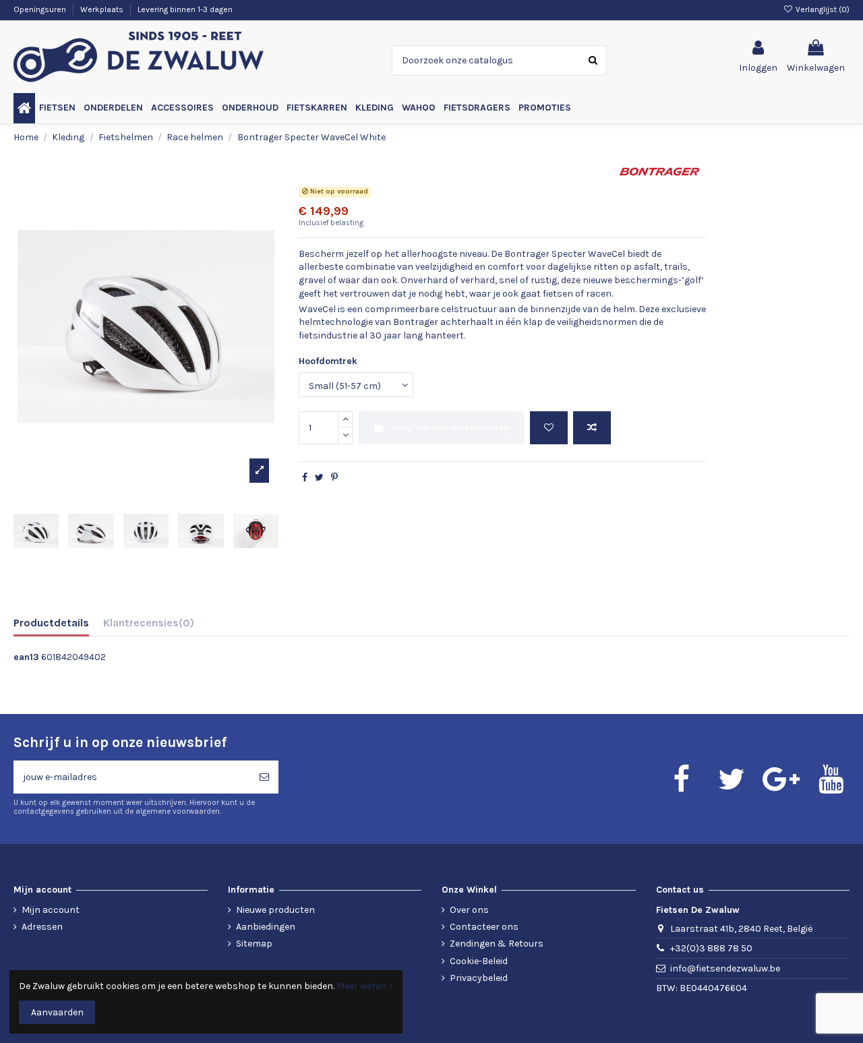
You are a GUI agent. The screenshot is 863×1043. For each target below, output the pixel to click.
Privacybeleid (479, 978)
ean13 (26, 657)
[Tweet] (319, 477)
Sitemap (254, 943)
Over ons (469, 910)
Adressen (42, 926)
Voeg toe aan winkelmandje (451, 428)
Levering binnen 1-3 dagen (185, 9)
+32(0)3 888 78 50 (711, 948)
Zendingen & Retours (496, 943)
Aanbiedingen (265, 926)
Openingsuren (40, 9)
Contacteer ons (484, 926)
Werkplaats (102, 9)
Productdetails (51, 622)
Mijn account (51, 910)
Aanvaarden (57, 1012)
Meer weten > (364, 986)
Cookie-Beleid (479, 961)
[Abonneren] (264, 777)
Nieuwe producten (275, 910)
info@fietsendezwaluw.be (725, 968)
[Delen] (304, 477)
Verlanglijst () (822, 9)
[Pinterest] (334, 477)
